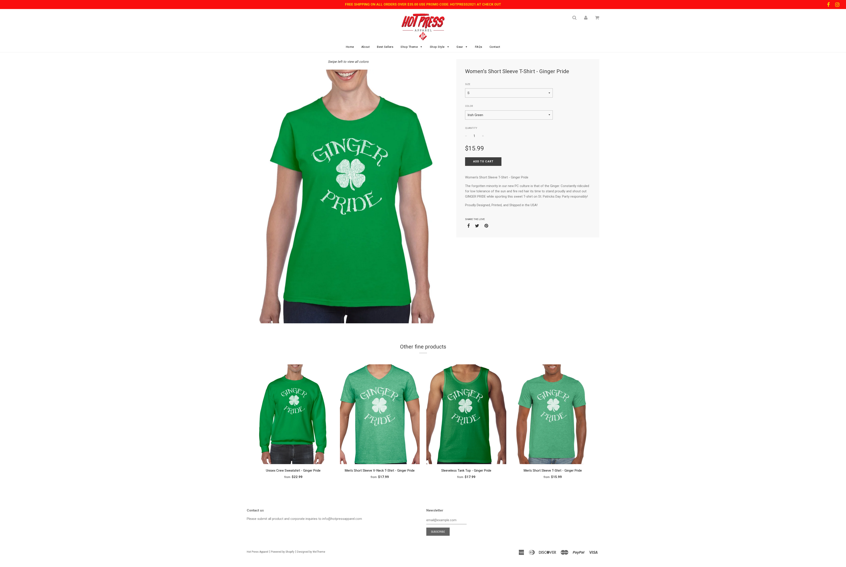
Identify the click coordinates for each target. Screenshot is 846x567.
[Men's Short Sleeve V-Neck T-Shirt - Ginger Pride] (380, 415)
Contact (495, 46)
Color (469, 106)
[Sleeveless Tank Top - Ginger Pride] (466, 415)
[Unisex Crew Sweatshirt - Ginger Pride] (293, 415)
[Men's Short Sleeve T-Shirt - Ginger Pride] (553, 415)
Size (467, 84)
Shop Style (437, 46)
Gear (460, 46)
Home (350, 46)
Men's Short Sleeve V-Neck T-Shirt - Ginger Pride (380, 470)
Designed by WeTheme (311, 551)
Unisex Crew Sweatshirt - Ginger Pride (293, 470)
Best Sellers (385, 46)
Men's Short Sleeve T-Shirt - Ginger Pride (553, 470)
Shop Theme (410, 46)
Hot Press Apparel (257, 551)
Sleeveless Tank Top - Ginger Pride (466, 470)
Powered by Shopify (282, 551)
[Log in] (586, 18)
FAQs (478, 46)
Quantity (471, 128)
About (365, 46)
